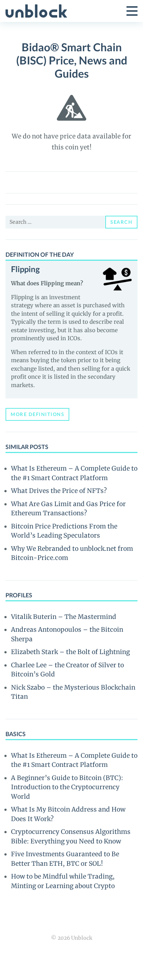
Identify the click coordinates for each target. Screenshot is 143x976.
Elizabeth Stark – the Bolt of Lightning (70, 652)
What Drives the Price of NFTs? (59, 491)
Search (121, 222)
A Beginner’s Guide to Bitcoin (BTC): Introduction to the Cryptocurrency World (67, 787)
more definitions (37, 414)
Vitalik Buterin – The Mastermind (63, 617)
